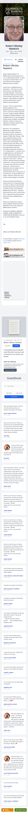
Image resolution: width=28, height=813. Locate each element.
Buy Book (16, 345)
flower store (6, 242)
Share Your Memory (10, 370)
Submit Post (14, 396)
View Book (7, 345)
